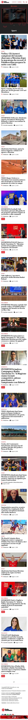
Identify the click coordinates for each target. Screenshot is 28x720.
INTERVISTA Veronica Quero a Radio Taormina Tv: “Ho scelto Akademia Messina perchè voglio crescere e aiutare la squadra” (13, 338)
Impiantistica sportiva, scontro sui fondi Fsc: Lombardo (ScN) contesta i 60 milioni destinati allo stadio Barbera (13, 509)
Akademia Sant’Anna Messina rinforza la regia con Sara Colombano (12, 572)
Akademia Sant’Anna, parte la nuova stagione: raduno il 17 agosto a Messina (12, 150)
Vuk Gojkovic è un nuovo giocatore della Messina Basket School (13, 277)
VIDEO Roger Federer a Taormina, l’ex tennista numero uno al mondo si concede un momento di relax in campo (13, 180)
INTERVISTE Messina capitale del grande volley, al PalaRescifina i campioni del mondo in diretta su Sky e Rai (14, 307)
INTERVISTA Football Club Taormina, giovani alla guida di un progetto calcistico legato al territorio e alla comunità (13, 211)
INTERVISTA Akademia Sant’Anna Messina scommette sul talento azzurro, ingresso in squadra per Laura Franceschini (14, 477)
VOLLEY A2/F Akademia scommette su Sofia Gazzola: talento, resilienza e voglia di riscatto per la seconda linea (12, 637)
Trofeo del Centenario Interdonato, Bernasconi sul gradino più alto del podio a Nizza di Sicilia (11, 446)
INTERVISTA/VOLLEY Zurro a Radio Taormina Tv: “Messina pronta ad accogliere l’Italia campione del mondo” (12, 245)
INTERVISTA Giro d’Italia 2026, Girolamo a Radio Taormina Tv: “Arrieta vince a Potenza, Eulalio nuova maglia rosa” (13, 668)
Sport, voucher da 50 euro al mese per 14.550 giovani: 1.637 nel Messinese (13, 90)
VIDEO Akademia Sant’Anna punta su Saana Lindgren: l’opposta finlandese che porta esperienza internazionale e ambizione (12, 415)
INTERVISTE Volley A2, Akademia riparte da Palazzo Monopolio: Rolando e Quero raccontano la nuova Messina (13, 120)
